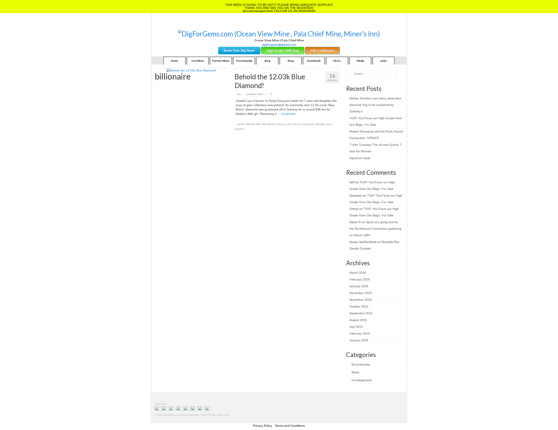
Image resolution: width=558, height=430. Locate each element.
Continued (288, 114)
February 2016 (359, 279)
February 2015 (359, 333)
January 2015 (358, 340)
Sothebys (320, 124)
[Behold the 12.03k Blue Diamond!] (191, 70)
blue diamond (269, 124)
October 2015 (358, 306)
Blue (258, 124)
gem (289, 124)
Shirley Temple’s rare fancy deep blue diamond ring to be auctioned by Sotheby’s (375, 105)
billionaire (250, 124)
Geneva (297, 124)
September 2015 (361, 313)
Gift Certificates (322, 50)
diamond (281, 124)
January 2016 (358, 286)
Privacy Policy (262, 425)
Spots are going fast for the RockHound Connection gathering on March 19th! (375, 228)
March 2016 (357, 272)
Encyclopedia (361, 364)
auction (240, 124)
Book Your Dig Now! (239, 50)
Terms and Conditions (290, 425)
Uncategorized (362, 380)
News (260, 94)
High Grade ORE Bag (282, 50)
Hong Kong (308, 124)
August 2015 (358, 320)
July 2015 (356, 326)
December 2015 (360, 293)
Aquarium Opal (359, 158)
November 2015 (360, 299)
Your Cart (192, 24)
